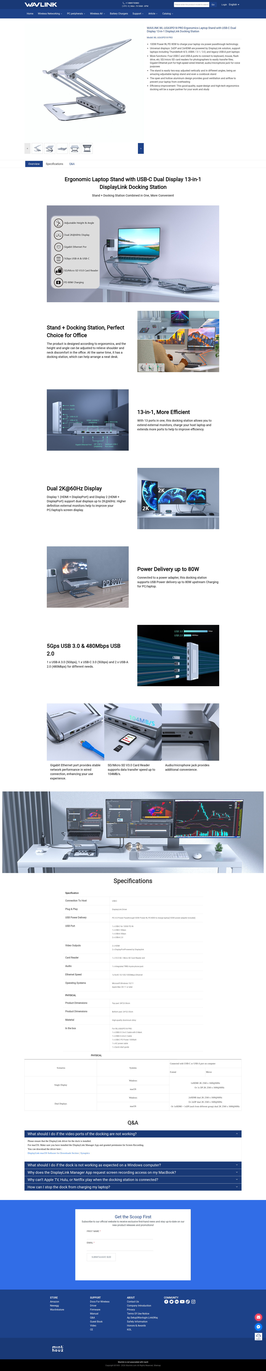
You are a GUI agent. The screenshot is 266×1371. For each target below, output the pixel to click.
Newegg (54, 1305)
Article (152, 13)
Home (30, 13)
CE (91, 1329)
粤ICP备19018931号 (133, 1369)
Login (224, 4)
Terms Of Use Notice (138, 1313)
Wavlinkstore (57, 1309)
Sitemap (157, 1365)
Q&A (72, 163)
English (233, 4)
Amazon (54, 1301)
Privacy (131, 1309)
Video (93, 1325)
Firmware (95, 1309)
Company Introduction (139, 1305)
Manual (94, 1313)
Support (137, 13)
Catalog (166, 13)
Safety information (137, 1321)
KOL (129, 1329)
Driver (93, 1305)
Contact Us (133, 1301)
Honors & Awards (136, 1325)
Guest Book (96, 1321)
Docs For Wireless (99, 1301)
